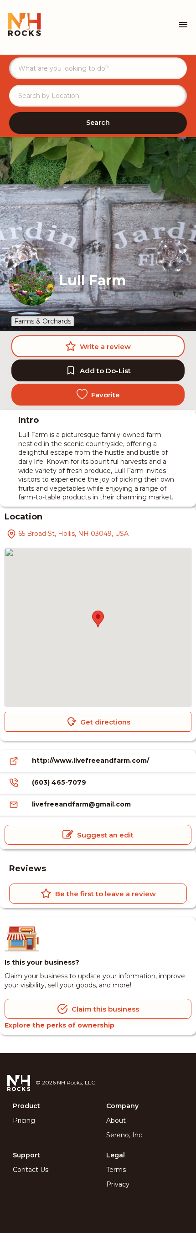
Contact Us (30, 1170)
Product (26, 1106)
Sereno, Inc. (125, 1135)
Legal (115, 1155)
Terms (116, 1170)
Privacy (117, 1184)
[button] (98, 619)
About (116, 1120)
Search (98, 122)
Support (26, 1155)
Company (122, 1106)
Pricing (24, 1120)
